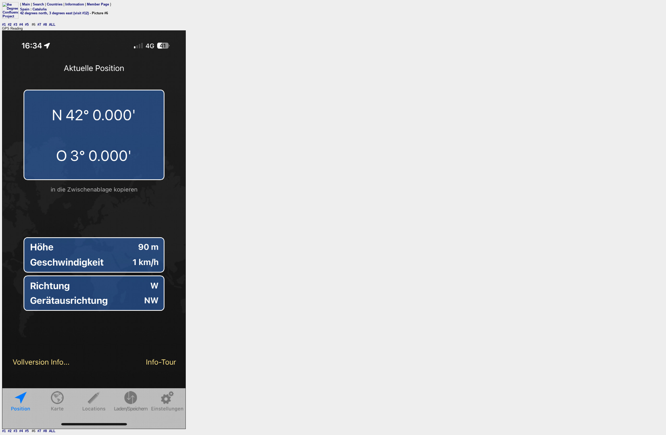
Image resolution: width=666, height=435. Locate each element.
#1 (4, 25)
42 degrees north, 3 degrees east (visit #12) (54, 13)
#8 (45, 25)
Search (38, 4)
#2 (9, 25)
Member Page (98, 4)
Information (74, 4)
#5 (27, 25)
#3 (15, 25)
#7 (39, 25)
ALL (52, 25)
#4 (21, 25)
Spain (24, 9)
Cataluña (40, 9)
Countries (54, 4)
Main (26, 4)
